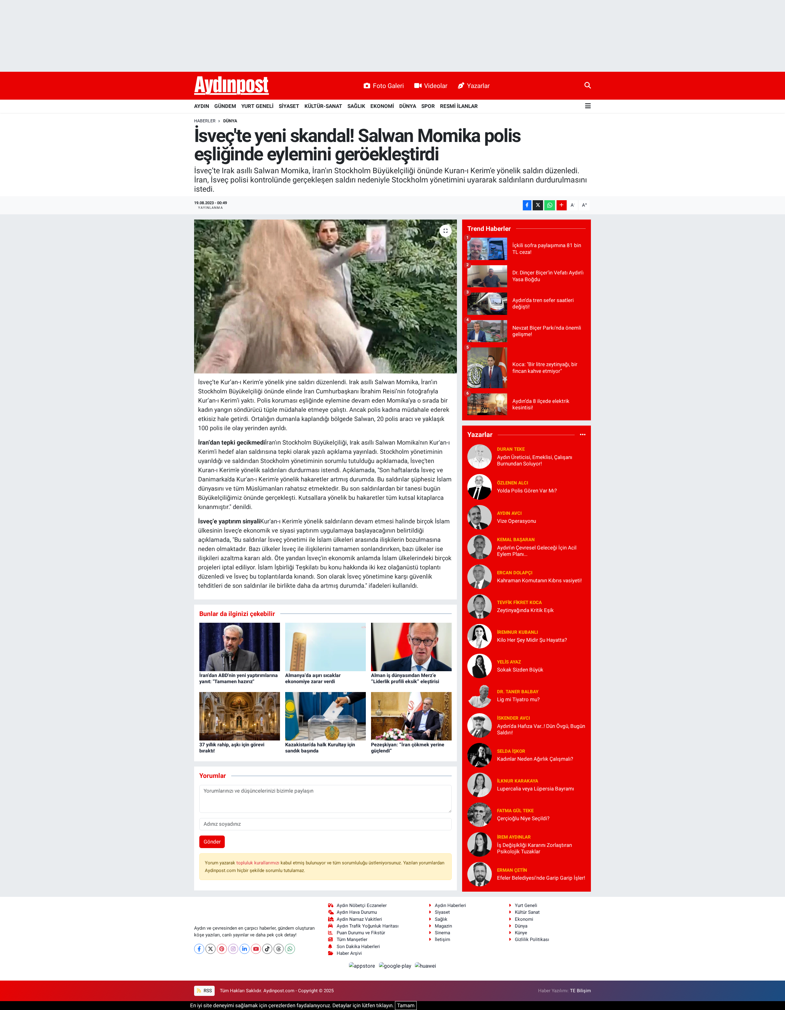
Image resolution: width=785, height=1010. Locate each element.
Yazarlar (478, 86)
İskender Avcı (513, 718)
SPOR (428, 106)
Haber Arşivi (349, 953)
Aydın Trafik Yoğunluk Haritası (368, 926)
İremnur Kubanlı (517, 632)
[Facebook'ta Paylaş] (527, 205)
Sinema (442, 932)
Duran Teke (511, 449)
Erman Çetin (512, 870)
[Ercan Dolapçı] (479, 576)
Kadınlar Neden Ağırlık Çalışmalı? (535, 759)
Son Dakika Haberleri (358, 946)
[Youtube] (256, 949)
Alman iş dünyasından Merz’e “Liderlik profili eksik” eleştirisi (405, 678)
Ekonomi (524, 919)
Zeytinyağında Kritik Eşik (525, 610)
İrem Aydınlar (514, 837)
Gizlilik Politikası (532, 939)
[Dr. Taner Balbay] (479, 695)
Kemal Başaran (516, 539)
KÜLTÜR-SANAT (323, 106)
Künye (521, 932)
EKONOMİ (382, 106)
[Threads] (279, 949)
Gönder (212, 842)
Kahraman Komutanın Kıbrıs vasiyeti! (539, 580)
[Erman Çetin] (479, 873)
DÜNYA (407, 106)
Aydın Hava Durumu (357, 912)
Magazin (443, 926)
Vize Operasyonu (516, 521)
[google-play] (395, 965)
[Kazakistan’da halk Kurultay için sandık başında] (325, 716)
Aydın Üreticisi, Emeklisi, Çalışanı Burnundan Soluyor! (534, 460)
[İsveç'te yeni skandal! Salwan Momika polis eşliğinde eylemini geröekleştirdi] (325, 296)
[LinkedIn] (244, 949)
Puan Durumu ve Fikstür (361, 932)
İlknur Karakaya (517, 781)
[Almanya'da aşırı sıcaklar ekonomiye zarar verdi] (325, 647)
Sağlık (441, 919)
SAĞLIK (356, 106)
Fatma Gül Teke (515, 810)
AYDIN (201, 106)
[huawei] (426, 965)
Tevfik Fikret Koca (519, 602)
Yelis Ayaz (509, 662)
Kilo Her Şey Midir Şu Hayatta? (532, 640)
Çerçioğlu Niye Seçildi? (523, 818)
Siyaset (442, 912)
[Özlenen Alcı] (479, 486)
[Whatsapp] (290, 949)
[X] (210, 949)
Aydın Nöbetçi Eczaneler (362, 905)
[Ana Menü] (588, 106)
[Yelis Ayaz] (479, 665)
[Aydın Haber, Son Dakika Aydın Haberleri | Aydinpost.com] (231, 86)
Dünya (521, 926)
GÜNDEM (225, 106)
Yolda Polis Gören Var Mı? (527, 491)
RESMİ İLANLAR (459, 106)
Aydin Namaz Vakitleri (359, 919)
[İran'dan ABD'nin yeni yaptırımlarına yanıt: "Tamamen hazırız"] (239, 647)
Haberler (205, 120)
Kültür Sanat (527, 912)
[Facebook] (199, 949)
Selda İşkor (511, 751)
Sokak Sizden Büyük (520, 670)
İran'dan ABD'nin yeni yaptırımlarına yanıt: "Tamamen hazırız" (238, 678)
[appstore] (363, 965)
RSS (207, 990)
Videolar (435, 86)
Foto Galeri (388, 86)
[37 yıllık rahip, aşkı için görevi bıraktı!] (239, 716)
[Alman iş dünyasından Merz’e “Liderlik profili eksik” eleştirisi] (411, 647)
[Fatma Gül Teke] (479, 814)
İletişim (442, 939)
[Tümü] (583, 435)
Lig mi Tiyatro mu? (518, 699)
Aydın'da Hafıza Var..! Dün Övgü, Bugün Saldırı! (541, 729)
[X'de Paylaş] (538, 205)
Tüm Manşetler (352, 939)
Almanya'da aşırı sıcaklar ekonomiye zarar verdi (313, 678)
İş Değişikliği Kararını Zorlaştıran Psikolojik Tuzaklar (534, 848)
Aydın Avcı (509, 513)
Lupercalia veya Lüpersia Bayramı (535, 789)
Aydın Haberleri (450, 905)
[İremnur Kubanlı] (479, 636)
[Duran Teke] (479, 456)
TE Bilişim (580, 990)
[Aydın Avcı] (479, 517)
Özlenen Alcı (512, 483)
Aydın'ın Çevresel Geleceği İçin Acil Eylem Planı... (536, 551)
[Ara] (587, 85)
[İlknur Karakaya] (479, 784)
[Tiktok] (267, 949)
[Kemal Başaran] (479, 546)
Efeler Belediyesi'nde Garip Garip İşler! (541, 878)
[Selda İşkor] (479, 755)
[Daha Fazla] (562, 205)
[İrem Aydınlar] (479, 844)
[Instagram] (233, 949)
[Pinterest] (222, 949)
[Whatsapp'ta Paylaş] (549, 205)
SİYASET (289, 106)
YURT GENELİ (257, 106)
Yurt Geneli (526, 905)
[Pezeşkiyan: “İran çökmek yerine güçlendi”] (411, 716)
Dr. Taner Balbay (517, 691)
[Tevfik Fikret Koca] (479, 606)
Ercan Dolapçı (514, 573)
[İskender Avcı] (479, 725)
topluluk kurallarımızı (258, 863)
